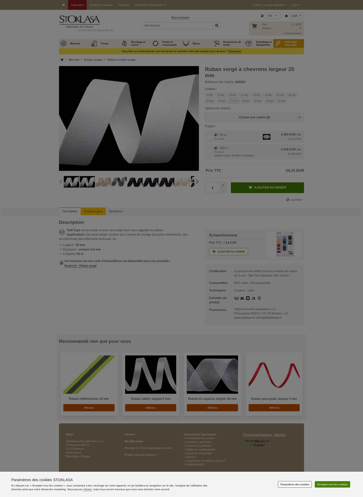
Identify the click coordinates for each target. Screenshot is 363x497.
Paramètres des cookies (294, 484)
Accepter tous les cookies (332, 484)
